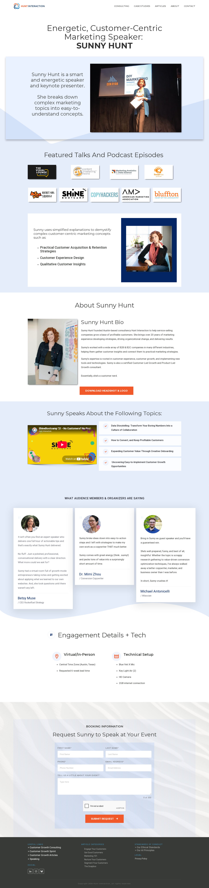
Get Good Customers (93, 852)
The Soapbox (90, 866)
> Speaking (33, 859)
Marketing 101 (90, 856)
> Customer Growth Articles (43, 855)
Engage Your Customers (95, 849)
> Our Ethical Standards (147, 847)
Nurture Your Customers (95, 859)
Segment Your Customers (96, 863)
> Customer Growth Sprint (42, 851)
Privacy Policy (141, 859)
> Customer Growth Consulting (44, 847)
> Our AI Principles (144, 850)
